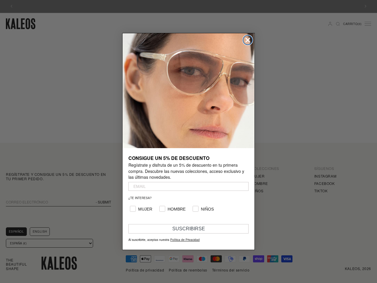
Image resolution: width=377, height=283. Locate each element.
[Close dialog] (247, 40)
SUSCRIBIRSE (188, 228)
